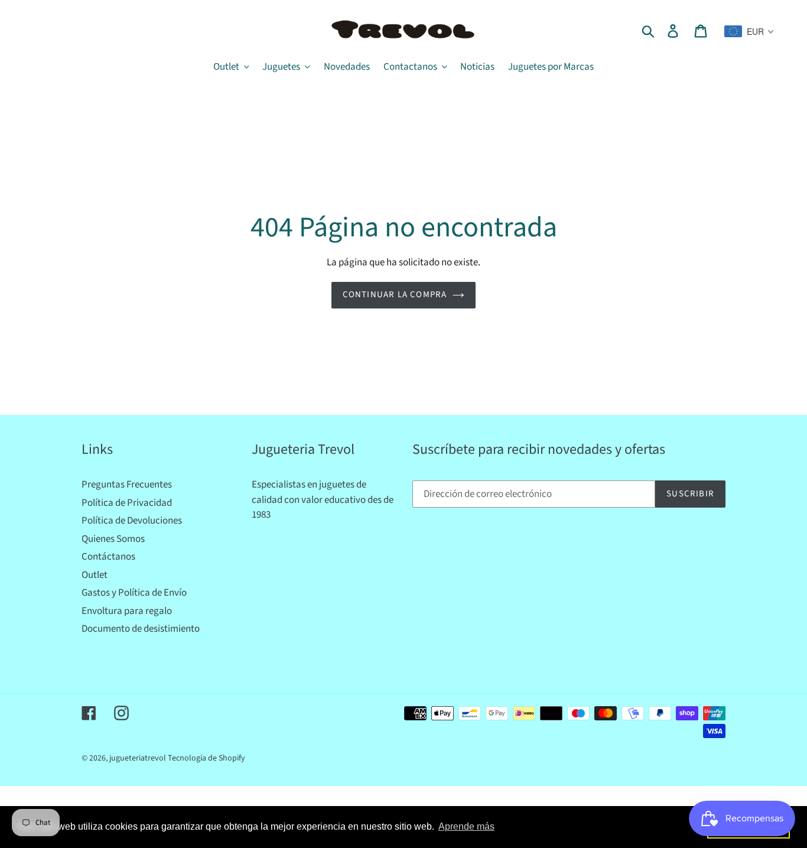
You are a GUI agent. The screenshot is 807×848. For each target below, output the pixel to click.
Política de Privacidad (127, 503)
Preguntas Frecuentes (127, 484)
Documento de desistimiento (141, 629)
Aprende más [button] (466, 826)
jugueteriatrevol (137, 758)
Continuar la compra (395, 294)
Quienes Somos (113, 539)
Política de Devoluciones (132, 521)
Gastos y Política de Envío (134, 593)
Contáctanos (108, 557)
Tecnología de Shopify (206, 758)
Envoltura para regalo (127, 611)
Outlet (95, 575)
